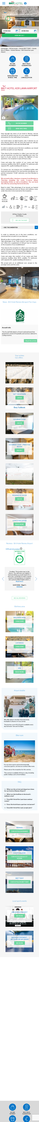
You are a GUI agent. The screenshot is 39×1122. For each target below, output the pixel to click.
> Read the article (30, 341)
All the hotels (13, 48)
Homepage (4, 48)
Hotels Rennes (15, 50)
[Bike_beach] (19, 741)
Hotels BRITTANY (25, 48)
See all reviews (19, 598)
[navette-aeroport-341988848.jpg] (19, 696)
